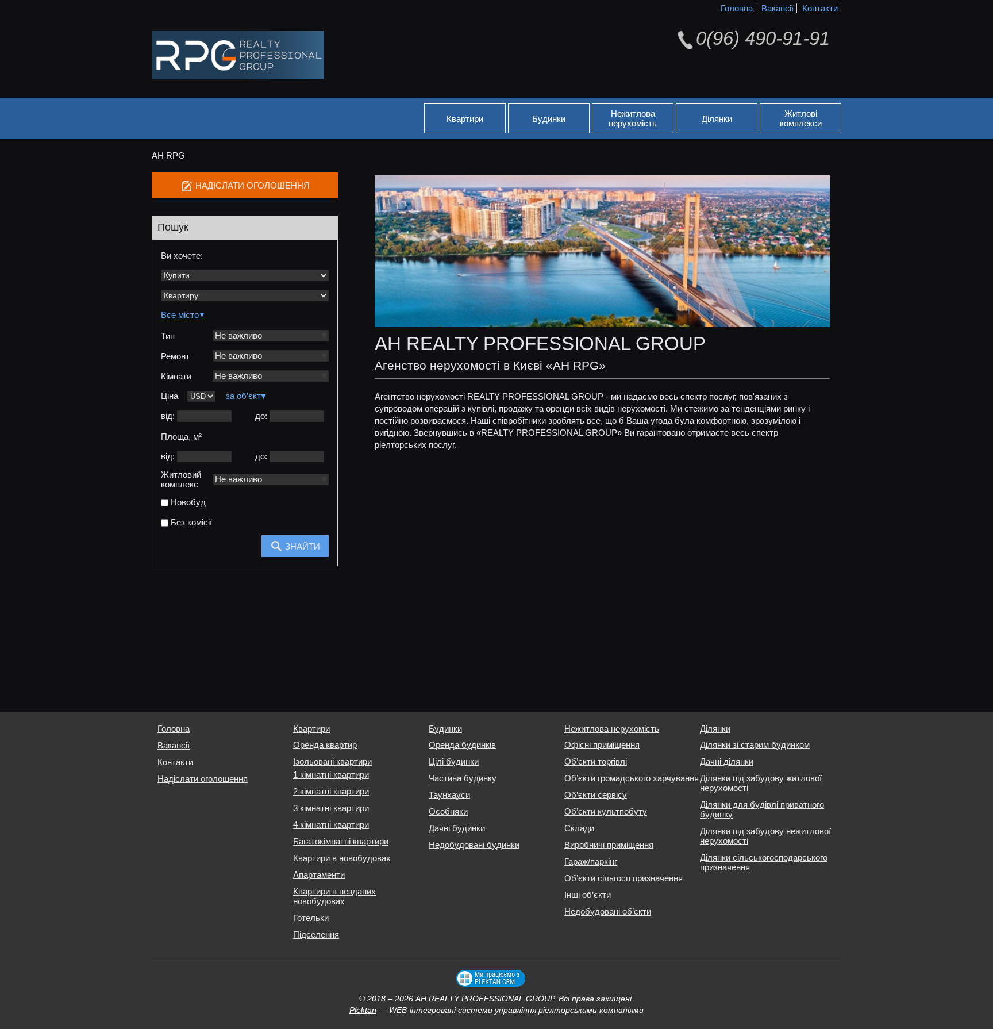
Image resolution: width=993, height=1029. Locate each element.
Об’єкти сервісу (595, 795)
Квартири (465, 119)
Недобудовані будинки (474, 845)
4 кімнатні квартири (331, 825)
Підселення (316, 934)
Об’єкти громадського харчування (631, 778)
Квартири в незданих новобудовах (334, 896)
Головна (737, 8)
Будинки (548, 119)
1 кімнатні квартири (331, 775)
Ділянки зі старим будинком (755, 745)
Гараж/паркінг (590, 861)
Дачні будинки (457, 828)
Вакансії (777, 8)
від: (168, 416)
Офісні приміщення (602, 745)
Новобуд (187, 502)
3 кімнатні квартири (331, 808)
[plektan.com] (490, 978)
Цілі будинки (454, 761)
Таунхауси (449, 795)
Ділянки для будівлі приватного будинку (762, 809)
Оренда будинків (462, 745)
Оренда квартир (325, 745)
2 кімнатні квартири (331, 791)
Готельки (311, 918)
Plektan (362, 1010)
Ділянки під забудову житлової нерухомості (761, 783)
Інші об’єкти (587, 895)
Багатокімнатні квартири (340, 841)
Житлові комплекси (801, 118)
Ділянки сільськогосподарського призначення (764, 862)
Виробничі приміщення (608, 845)
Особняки (448, 811)
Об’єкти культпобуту (605, 811)
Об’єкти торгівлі (595, 761)
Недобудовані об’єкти (607, 911)
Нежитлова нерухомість (633, 118)
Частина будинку (462, 778)
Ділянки (717, 119)
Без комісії (190, 523)
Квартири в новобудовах (342, 858)
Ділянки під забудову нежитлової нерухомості (765, 836)
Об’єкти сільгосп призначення (623, 878)
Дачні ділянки (726, 761)
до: (261, 416)
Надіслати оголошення (202, 779)
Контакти (820, 8)
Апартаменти (319, 875)
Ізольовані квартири (332, 761)
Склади (579, 828)
